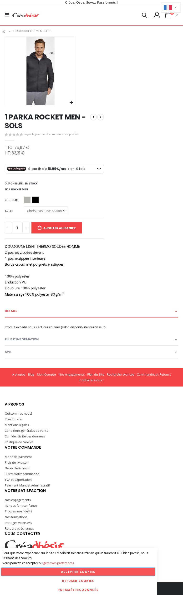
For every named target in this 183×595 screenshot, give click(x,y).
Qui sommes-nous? (18, 413)
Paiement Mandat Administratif (27, 485)
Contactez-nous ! (91, 380)
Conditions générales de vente (26, 430)
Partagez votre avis (18, 523)
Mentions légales (17, 425)
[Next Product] (100, 117)
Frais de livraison (17, 462)
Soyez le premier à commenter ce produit (51, 134)
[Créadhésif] (25, 15)
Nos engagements (72, 374)
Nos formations (16, 517)
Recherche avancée (120, 374)
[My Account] (157, 15)
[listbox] (32, 200)
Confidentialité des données (25, 436)
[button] (71, 103)
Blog (31, 374)
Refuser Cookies (78, 581)
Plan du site (13, 419)
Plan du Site (95, 374)
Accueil (4, 31)
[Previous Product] (93, 117)
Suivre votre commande (22, 474)
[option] (27, 200)
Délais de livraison (17, 468)
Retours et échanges (19, 528)
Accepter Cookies (78, 572)
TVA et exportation (18, 479)
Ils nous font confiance (21, 505)
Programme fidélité (18, 511)
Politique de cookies (19, 442)
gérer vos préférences (58, 563)
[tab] (91, 311)
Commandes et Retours (154, 374)
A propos (18, 374)
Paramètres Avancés (78, 590)
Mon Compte (46, 374)
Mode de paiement (18, 457)
